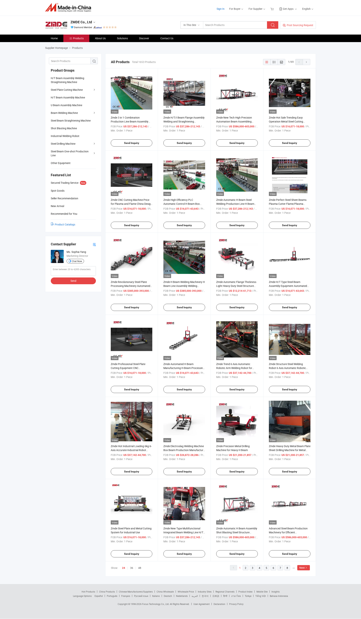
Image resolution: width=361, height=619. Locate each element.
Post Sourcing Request (300, 25)
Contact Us (166, 38)
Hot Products (88, 591)
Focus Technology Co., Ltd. (156, 603)
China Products (107, 591)
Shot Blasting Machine (64, 128)
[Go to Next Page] (306, 62)
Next (302, 567)
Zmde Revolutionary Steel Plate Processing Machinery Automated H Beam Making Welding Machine (130, 286)
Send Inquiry (131, 142)
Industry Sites (205, 591)
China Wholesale (165, 591)
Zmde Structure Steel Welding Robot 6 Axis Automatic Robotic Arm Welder (287, 368)
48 (139, 568)
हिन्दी (225, 595)
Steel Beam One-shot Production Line (70, 153)
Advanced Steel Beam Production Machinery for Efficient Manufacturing (288, 532)
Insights (276, 591)
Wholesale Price (186, 591)
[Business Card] (94, 244)
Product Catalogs (65, 224)
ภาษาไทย (236, 595)
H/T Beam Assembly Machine (68, 97)
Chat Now (77, 261)
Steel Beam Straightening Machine (71, 120)
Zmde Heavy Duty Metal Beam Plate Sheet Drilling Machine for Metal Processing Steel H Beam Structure (289, 450)
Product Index (245, 591)
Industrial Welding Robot (65, 136)
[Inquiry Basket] (273, 9)
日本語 (215, 595)
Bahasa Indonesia (279, 595)
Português (112, 595)
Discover (144, 38)
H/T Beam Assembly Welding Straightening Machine (67, 80)
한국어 (205, 595)
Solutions (122, 38)
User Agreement (201, 603)
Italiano (156, 595)
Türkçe (248, 595)
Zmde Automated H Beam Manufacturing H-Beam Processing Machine (183, 368)
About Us (100, 38)
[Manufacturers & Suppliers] (69, 7)
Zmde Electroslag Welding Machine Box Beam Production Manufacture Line (184, 450)
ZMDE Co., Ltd (81, 22)
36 (131, 568)
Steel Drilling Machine (63, 143)
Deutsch (168, 595)
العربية (195, 595)
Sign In (220, 9)
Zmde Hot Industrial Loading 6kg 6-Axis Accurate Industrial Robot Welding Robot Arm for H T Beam (131, 450)
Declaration (219, 603)
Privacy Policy (236, 603)
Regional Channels (224, 591)
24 (123, 567)
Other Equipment (61, 163)
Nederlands (182, 595)
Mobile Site (262, 591)
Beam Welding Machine (64, 113)
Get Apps (288, 9)
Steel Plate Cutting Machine (67, 89)
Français (125, 595)
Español (99, 595)
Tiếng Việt (260, 595)
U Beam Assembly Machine (66, 105)
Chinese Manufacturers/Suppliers (136, 591)
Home (54, 38)
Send (73, 281)
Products (78, 38)
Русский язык (141, 595)
